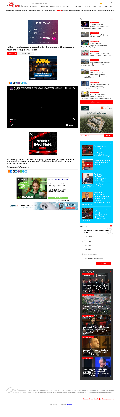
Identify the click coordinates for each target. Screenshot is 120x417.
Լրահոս (83, 19)
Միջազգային (44, 6)
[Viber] (18, 83)
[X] (14, 83)
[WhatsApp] (21, 83)
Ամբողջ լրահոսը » (96, 102)
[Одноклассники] (9, 83)
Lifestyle (106, 6)
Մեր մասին (97, 399)
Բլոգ (100, 6)
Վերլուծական (78, 6)
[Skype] (23, 83)
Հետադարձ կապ (88, 399)
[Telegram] (26, 83)
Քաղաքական (34, 6)
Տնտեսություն (67, 6)
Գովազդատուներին (108, 399)
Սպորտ (94, 6)
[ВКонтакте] (11, 83)
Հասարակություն (55, 6)
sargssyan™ (70, 404)
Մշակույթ (87, 6)
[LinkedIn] (16, 83)
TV (111, 6)
